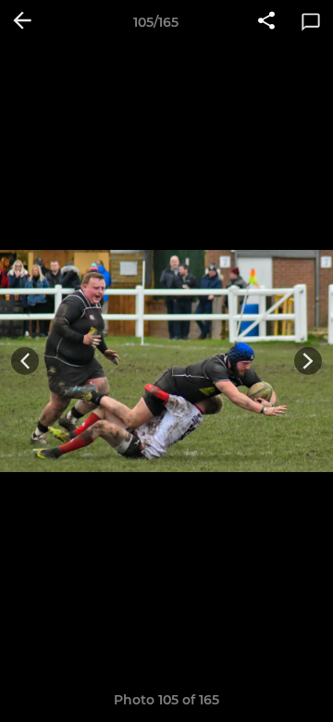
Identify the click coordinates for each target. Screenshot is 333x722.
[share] (266, 22)
